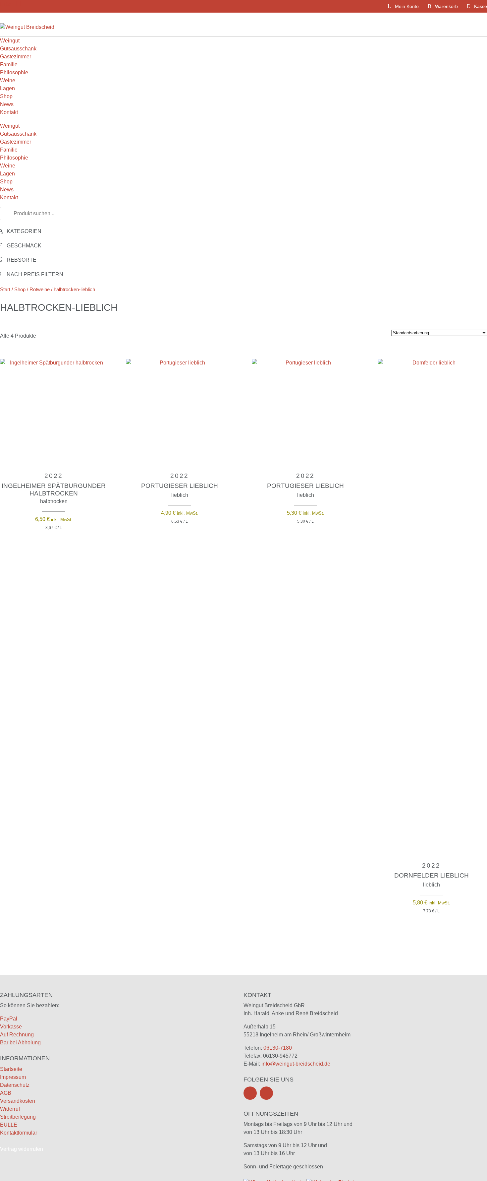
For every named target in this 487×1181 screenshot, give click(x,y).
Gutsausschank (18, 48)
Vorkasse (11, 1026)
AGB (5, 1093)
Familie (9, 64)
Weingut (10, 40)
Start (5, 289)
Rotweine (39, 289)
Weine (7, 80)
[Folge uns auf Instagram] (266, 1093)
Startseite (11, 1069)
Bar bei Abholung (20, 1042)
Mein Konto (407, 6)
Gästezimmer (15, 56)
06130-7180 (277, 1048)
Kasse (480, 6)
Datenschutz (14, 1085)
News (7, 104)
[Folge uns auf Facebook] (250, 1093)
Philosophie (14, 72)
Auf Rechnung (17, 1034)
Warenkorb (446, 6)
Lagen (7, 88)
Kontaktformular (18, 1133)
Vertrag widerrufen (21, 1149)
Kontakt (9, 112)
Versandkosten (17, 1101)
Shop (6, 96)
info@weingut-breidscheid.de (295, 1064)
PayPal (8, 1018)
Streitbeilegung (18, 1117)
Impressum (13, 1077)
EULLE (8, 1125)
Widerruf (10, 1109)
